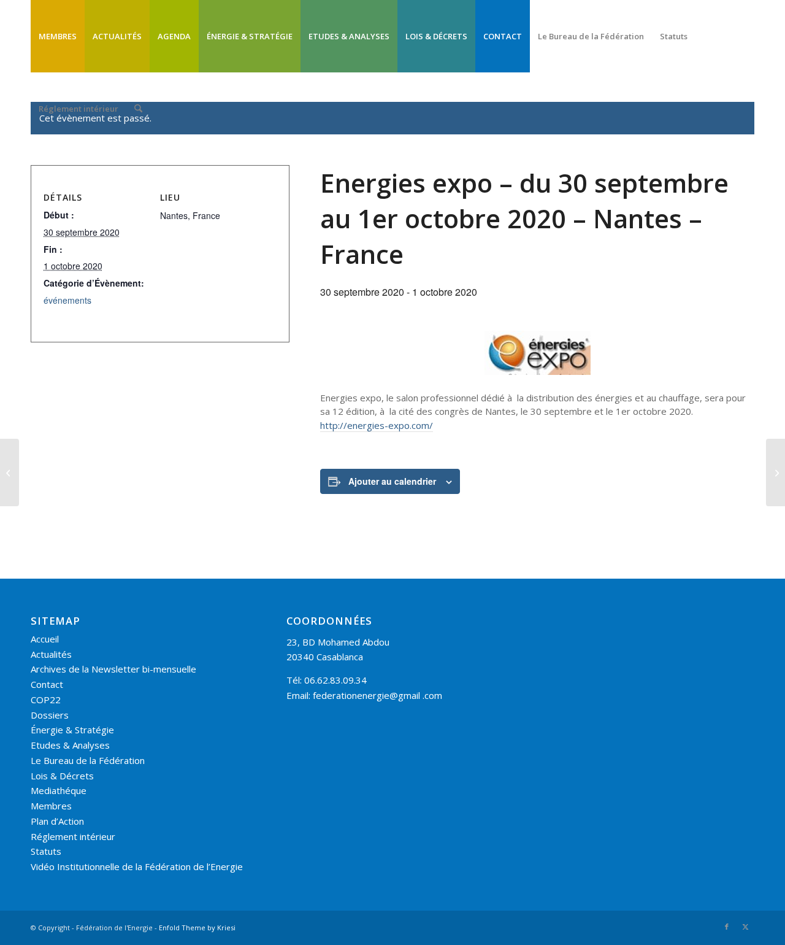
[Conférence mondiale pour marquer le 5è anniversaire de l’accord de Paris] (9, 472)
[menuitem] (58, 36)
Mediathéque (58, 790)
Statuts (46, 851)
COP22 (46, 699)
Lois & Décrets (62, 776)
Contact (47, 684)
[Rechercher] (138, 108)
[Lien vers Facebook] (727, 926)
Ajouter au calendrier (392, 481)
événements (67, 300)
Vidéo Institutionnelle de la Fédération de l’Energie (137, 866)
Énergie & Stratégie (72, 729)
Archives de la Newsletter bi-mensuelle (113, 669)
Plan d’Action (57, 821)
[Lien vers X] (745, 926)
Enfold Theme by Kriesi (197, 927)
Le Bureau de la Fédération (88, 760)
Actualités (51, 654)
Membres (51, 806)
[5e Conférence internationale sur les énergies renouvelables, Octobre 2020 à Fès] (775, 472)
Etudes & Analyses (70, 745)
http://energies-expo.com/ (376, 425)
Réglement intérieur (73, 836)
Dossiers (50, 715)
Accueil (45, 639)
